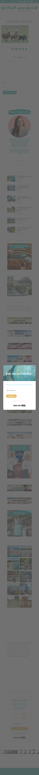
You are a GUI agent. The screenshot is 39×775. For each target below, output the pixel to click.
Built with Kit (20, 405)
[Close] (33, 367)
